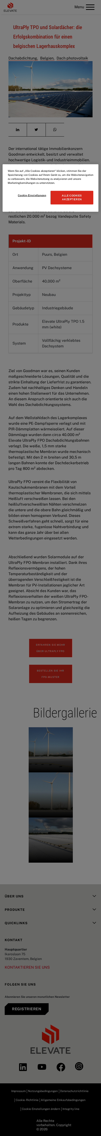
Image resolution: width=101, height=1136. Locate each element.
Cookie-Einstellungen (32, 195)
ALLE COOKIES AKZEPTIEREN (72, 197)
